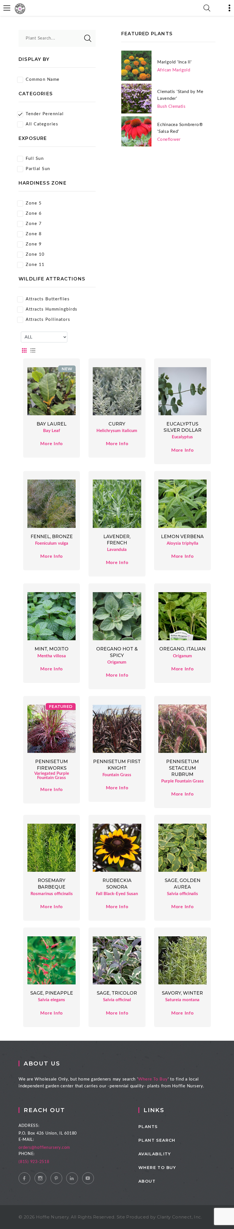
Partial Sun (38, 169)
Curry (116, 424)
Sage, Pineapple (51, 993)
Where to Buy (157, 1167)
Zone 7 (34, 224)
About (147, 1181)
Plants (148, 1126)
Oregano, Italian (182, 649)
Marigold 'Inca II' (174, 62)
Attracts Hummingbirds (52, 309)
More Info (51, 443)
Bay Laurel (51, 424)
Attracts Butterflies (48, 299)
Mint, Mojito (51, 649)
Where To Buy (153, 1079)
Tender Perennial (45, 114)
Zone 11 (35, 265)
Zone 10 (35, 254)
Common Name (43, 79)
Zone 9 (34, 244)
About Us (42, 1063)
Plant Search (156, 1140)
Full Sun (35, 158)
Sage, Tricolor (117, 993)
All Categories (42, 124)
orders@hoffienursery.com (44, 1148)
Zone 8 (34, 234)
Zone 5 (34, 203)
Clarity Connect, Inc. (179, 1217)
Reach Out (44, 1110)
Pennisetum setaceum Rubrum (182, 768)
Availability (154, 1153)
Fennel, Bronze (52, 536)
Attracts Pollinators (48, 319)
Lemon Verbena (182, 536)
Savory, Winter (182, 993)
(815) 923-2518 (34, 1162)
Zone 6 (34, 213)
